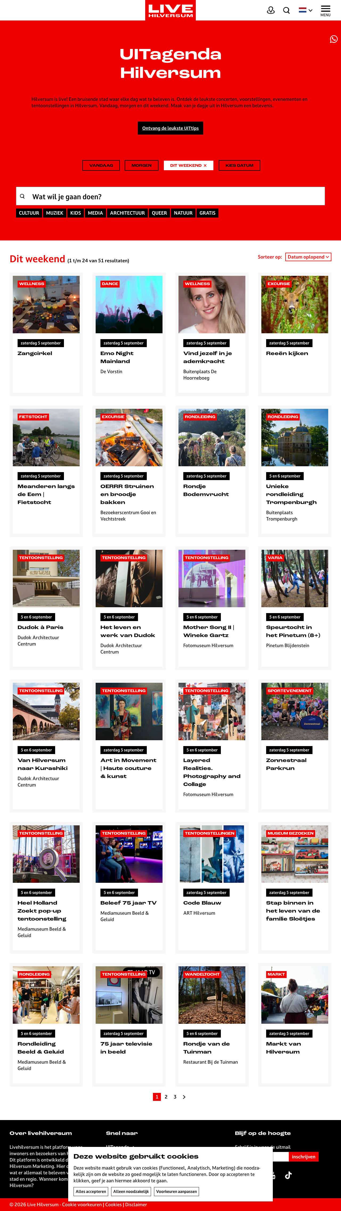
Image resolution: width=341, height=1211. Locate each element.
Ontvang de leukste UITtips (170, 128)
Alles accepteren (91, 1191)
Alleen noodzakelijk (131, 1191)
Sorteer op (270, 257)
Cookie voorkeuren (82, 1204)
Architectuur (127, 213)
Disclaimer (136, 1204)
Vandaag (101, 166)
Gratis (208, 213)
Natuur (183, 213)
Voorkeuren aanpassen (176, 1191)
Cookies (113, 1204)
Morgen (142, 166)
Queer (159, 213)
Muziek (54, 213)
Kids (75, 213)
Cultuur (29, 213)
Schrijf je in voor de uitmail (263, 1147)
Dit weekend (186, 167)
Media (95, 213)
